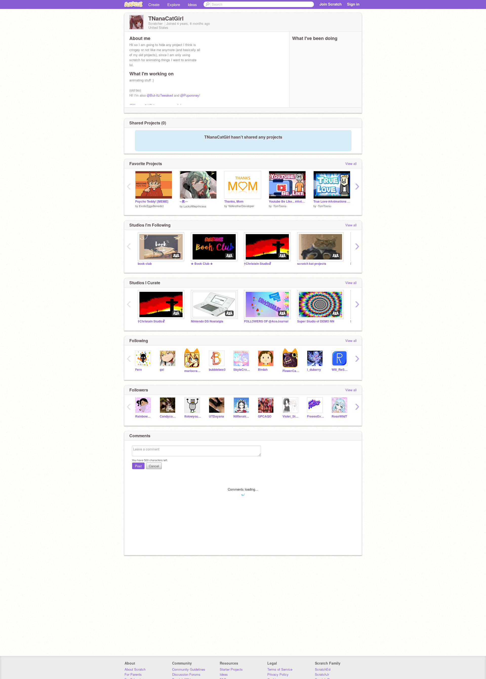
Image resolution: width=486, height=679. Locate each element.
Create (153, 4)
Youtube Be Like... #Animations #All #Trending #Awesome (287, 201)
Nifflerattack (241, 416)
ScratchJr (322, 674)
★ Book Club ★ (202, 263)
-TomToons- (280, 206)
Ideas (192, 4)
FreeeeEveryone (315, 416)
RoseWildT (339, 416)
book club (145, 263)
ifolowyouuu (192, 416)
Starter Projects (231, 669)
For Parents (133, 674)
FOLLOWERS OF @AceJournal (266, 321)
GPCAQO (264, 416)
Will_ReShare (340, 369)
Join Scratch (330, 4)
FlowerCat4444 (290, 371)
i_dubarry (314, 369)
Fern (138, 369)
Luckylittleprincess (195, 206)
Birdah (263, 369)
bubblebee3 (217, 369)
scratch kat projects (311, 263)
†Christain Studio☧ (257, 263)
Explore (173, 4)
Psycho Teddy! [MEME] (151, 201)
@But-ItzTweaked (160, 95)
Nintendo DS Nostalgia (207, 321)
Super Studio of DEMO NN (315, 321)
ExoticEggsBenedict (151, 206)
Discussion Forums (186, 674)
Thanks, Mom (234, 201)
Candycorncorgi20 (168, 416)
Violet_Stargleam (290, 416)
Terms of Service (279, 669)
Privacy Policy (278, 674)
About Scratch (135, 669)
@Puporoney (189, 95)
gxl (162, 369)
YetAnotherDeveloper (241, 206)
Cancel (154, 466)
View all (351, 163)
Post (138, 466)
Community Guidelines (188, 669)
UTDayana (216, 416)
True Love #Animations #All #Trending (331, 201)
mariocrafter (192, 371)
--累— (184, 201)
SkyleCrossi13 (241, 369)
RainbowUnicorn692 (143, 416)
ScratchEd (322, 669)
